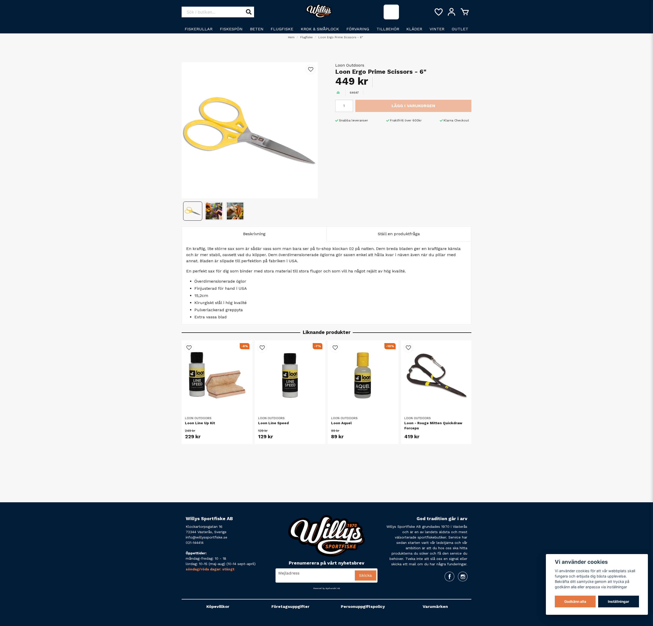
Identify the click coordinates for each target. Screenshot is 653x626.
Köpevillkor (217, 606)
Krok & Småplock (320, 29)
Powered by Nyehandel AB (326, 588)
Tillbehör (387, 29)
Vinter (437, 29)
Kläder (414, 29)
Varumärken (435, 606)
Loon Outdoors (349, 65)
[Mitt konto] (451, 12)
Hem (291, 37)
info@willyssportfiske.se (206, 537)
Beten (256, 29)
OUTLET (460, 29)
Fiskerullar (198, 29)
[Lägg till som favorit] (438, 12)
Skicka (365, 575)
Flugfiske (282, 29)
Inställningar (618, 601)
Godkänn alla (575, 601)
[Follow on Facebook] (449, 576)
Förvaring (357, 29)
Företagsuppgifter (290, 606)
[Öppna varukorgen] (464, 12)
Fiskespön (231, 29)
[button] (310, 69)
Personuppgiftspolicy (363, 606)
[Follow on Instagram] (462, 576)
